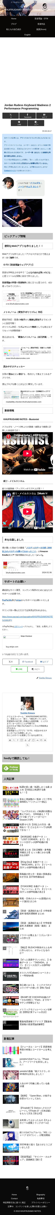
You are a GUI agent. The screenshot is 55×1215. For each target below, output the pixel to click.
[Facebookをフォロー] (17, 740)
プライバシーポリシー (40, 1202)
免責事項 (40, 1198)
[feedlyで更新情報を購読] (45, 740)
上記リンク (18, 626)
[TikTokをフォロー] (29, 740)
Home (14, 1194)
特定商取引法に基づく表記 (14, 1202)
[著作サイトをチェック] (10, 740)
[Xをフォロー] (14, 740)
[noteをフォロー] (33, 740)
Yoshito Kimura (27, 713)
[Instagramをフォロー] (21, 740)
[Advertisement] (27, 68)
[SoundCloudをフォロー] (37, 740)
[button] (36, 123)
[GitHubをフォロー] (41, 740)
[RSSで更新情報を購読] (27, 745)
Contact (14, 1198)
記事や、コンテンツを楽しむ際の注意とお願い (27, 1206)
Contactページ (9, 171)
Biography (40, 1194)
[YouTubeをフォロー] (25, 740)
